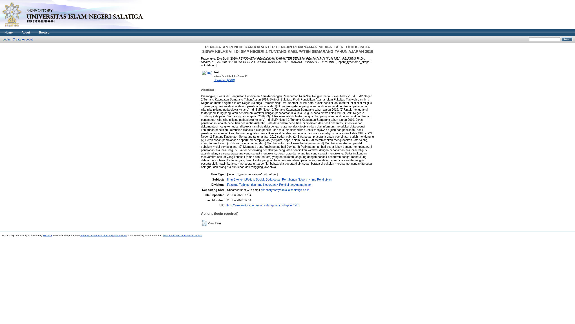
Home (8, 32)
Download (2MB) (224, 80)
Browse (44, 32)
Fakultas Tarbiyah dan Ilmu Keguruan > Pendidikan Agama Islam (269, 184)
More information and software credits (182, 235)
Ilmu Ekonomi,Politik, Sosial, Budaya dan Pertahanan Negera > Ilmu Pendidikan (279, 179)
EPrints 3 (47, 235)
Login (6, 39)
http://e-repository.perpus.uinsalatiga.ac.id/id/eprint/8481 (263, 205)
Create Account (23, 39)
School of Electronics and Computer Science (103, 235)
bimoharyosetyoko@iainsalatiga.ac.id (285, 190)
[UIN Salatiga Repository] (76, 28)
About (26, 32)
